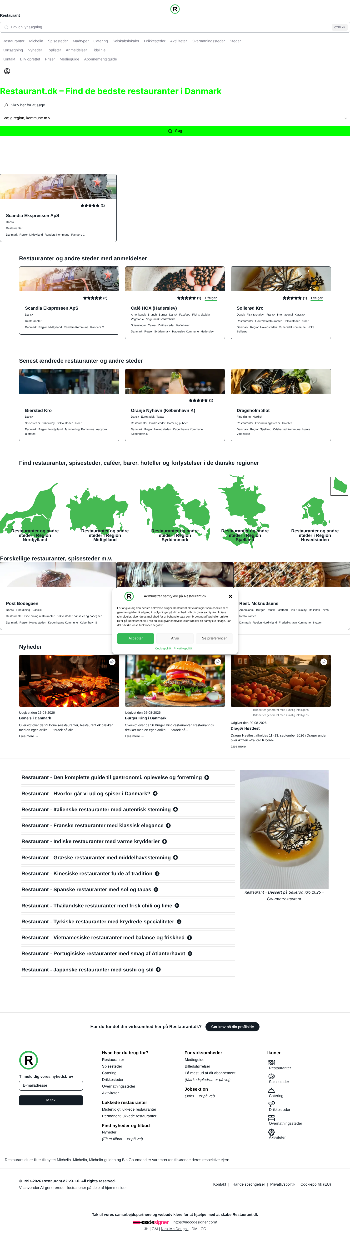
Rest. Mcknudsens (258, 603)
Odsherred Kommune (286, 429)
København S (88, 622)
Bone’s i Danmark (35, 718)
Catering (109, 1073)
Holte (311, 327)
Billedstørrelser (197, 1066)
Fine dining (244, 416)
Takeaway (48, 423)
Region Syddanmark (157, 331)
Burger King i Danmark (145, 718)
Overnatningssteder (267, 423)
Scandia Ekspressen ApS (32, 215)
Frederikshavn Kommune (295, 622)
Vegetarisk (137, 319)
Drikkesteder (166, 325)
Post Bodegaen (22, 603)
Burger (163, 314)
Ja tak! (50, 1100)
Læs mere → (28, 736)
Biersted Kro (38, 410)
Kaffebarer (183, 325)
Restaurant (10, 16)
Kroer (304, 321)
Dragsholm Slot (253, 410)
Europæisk (148, 416)
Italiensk (314, 610)
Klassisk (300, 314)
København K (139, 433)
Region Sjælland (260, 429)
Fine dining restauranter (39, 616)
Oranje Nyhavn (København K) (163, 410)
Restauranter (14, 228)
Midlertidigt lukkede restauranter (129, 1110)
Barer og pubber (177, 423)
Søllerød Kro (250, 308)
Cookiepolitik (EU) (315, 1185)
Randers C (78, 234)
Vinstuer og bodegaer (88, 616)
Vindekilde (243, 433)
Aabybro (101, 429)
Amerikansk (138, 314)
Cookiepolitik (163, 648)
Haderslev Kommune (185, 331)
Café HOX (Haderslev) (154, 308)
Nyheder (109, 1132)
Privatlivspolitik (183, 648)
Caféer (152, 325)
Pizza (325, 610)
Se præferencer (214, 638)
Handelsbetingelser (248, 1185)
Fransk (270, 314)
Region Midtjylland (31, 234)
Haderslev (207, 331)
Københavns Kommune (188, 429)
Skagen (317, 622)
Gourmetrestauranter (268, 321)
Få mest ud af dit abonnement (210, 1073)
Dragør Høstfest (245, 729)
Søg (178, 131)
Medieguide (195, 1060)
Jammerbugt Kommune (79, 429)
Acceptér (136, 638)
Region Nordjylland (51, 429)
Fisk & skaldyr (201, 314)
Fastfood (184, 314)
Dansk (10, 222)
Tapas (160, 416)
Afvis (175, 638)
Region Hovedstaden (263, 327)
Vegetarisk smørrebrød (160, 319)
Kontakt (219, 1185)
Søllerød (242, 331)
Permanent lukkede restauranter (129, 1116)
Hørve (306, 429)
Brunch (152, 314)
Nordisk (257, 416)
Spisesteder (138, 325)
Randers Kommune (57, 234)
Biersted (30, 433)
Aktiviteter (110, 1093)
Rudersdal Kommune (292, 327)
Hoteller (287, 423)
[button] (230, 596)
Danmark (12, 234)
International (285, 314)
